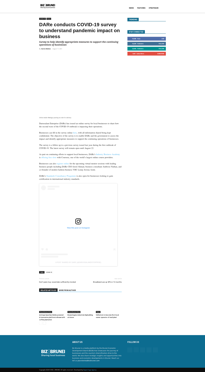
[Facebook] (56, 54)
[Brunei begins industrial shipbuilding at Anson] (80, 304)
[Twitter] (61, 54)
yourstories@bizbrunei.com (89, 360)
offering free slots (48, 157)
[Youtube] (155, 350)
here (75, 132)
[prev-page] (40, 323)
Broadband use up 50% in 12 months (107, 282)
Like (162, 39)
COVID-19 (42, 19)
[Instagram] (136, 349)
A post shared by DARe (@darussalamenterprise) (78, 262)
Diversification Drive (45, 312)
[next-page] (44, 323)
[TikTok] (149, 350)
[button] (163, 8)
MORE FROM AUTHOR (67, 290)
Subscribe (160, 53)
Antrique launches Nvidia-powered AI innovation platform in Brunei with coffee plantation (52, 317)
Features (141, 8)
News (131, 8)
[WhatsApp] (66, 54)
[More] (83, 54)
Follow (161, 44)
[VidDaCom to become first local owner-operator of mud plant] (109, 304)
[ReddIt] (77, 54)
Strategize (153, 8)
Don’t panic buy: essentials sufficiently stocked (57, 282)
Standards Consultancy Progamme (61, 175)
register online (63, 163)
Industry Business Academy (108, 154)
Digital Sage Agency (89, 370)
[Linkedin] (72, 54)
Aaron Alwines (46, 49)
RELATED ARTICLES (48, 290)
